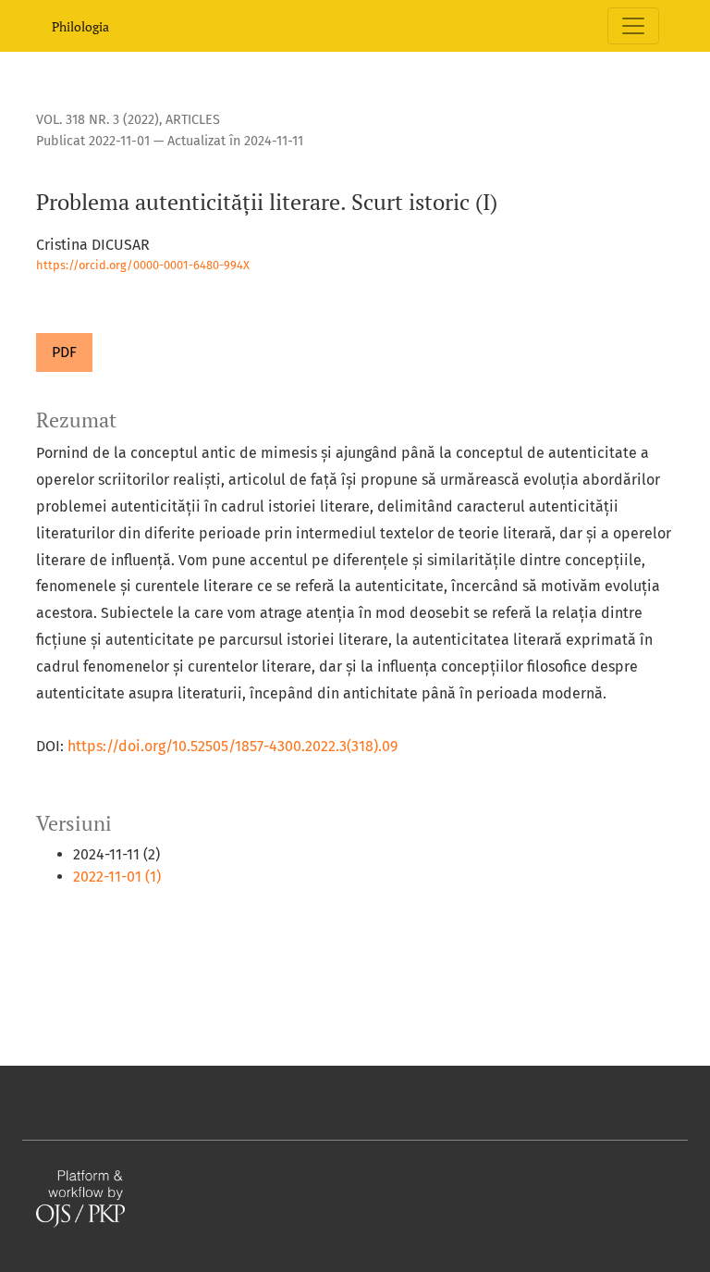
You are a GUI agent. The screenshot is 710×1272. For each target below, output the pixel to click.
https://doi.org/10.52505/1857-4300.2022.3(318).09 (232, 746)
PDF (64, 352)
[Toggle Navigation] (633, 25)
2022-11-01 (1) (117, 876)
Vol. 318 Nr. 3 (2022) (97, 120)
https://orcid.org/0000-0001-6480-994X (143, 265)
